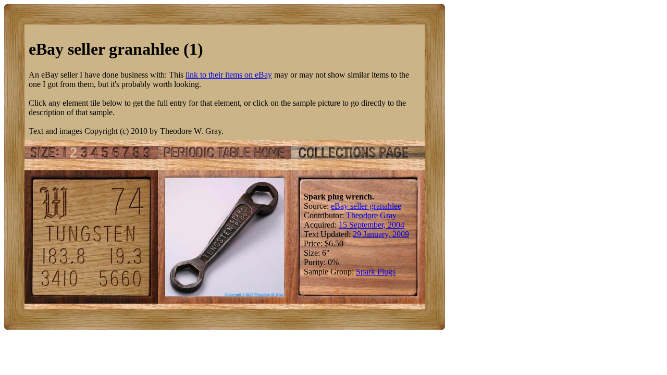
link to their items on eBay (229, 74)
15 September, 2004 (371, 224)
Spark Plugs (376, 271)
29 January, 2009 (381, 234)
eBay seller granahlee (366, 206)
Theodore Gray (371, 215)
